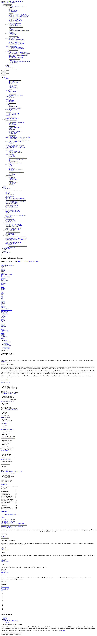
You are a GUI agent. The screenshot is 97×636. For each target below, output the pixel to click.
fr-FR (4, 249)
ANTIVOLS (12, 174)
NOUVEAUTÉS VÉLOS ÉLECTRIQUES (16, 6)
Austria (2, 271)
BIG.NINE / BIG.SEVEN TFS (16, 27)
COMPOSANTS (10, 154)
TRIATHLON (9, 96)
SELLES (11, 160)
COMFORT (12, 129)
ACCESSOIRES (10, 164)
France (2, 287)
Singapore (3, 322)
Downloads (6, 344)
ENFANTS (8, 112)
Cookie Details (18, 633)
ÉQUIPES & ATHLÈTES (12, 46)
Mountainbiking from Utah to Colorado (21, 61)
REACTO (11, 29)
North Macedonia (4, 313)
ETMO (10, 9)
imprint (5, 618)
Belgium (2, 273)
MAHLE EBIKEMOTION (15, 45)
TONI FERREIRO (13, 50)
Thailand (3, 334)
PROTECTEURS (13, 161)
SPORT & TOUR (13, 87)
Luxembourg (3, 302)
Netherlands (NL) (5, 308)
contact (5, 617)
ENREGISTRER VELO (14, 59)
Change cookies (10, 633)
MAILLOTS (12, 177)
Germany (3, 288)
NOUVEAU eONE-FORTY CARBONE (18, 16)
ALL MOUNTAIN (13, 85)
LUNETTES (12, 183)
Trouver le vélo (9, 64)
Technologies (6, 347)
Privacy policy (62, 630)
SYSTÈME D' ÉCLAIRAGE (16, 169)
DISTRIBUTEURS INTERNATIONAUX (19, 52)
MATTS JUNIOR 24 (14, 113)
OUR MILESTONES (14, 37)
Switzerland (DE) (4, 330)
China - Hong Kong (5, 276)
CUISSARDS (12, 178)
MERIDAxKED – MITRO (15, 151)
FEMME (8, 115)
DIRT (10, 28)
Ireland (2, 293)
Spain (2, 328)
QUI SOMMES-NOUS (11, 33)
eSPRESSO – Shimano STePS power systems (19, 140)
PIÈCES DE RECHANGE (15, 163)
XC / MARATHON (13, 82)
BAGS (10, 167)
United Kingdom (4, 336)
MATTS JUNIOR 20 (14, 114)
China (2, 275)
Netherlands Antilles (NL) (6, 310)
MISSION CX (12, 103)
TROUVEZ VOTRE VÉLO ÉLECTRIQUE (16, 147)
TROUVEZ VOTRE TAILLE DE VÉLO (18, 55)
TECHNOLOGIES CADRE (15, 42)
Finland (2, 285)
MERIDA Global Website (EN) (8, 265)
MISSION (11, 32)
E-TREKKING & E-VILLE (15, 146)
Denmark (3, 281)
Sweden (2, 329)
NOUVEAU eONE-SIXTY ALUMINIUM (19, 15)
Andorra (2, 267)
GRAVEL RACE (13, 106)
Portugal (2, 319)
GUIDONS (11, 155)
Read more (3, 361)
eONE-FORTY (12, 135)
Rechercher (3, 72)
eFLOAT (11, 13)
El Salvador (3, 283)
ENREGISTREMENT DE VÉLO (11, 620)
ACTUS (5, 186)
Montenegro (3, 306)
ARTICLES (12, 60)
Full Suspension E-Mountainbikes (16, 122)
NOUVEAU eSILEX (14, 22)
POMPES (11, 170)
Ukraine (2, 335)
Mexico (2, 305)
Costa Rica (3, 278)
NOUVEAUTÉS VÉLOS (12, 24)
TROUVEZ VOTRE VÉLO (12, 118)
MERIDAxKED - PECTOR (15, 152)
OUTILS (11, 173)
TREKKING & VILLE (11, 109)
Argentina (3, 269)
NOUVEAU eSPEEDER (15, 23)
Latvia (2, 299)
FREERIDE (12, 126)
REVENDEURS (10, 68)
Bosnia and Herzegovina (6, 274)
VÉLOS (5, 77)
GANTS (11, 181)
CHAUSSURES (13, 179)
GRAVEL (8, 104)
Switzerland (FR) (4, 331)
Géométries (6, 343)
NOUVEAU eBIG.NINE (15, 18)
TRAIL (10, 83)
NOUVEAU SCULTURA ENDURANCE (19, 30)
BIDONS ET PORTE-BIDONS (16, 172)
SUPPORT (8, 51)
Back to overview (5, 538)
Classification (6, 348)
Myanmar (3, 307)
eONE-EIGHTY (13, 11)
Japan (2, 297)
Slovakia (2, 324)
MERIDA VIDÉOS (13, 62)
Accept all (3, 633)
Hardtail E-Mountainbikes (15, 127)
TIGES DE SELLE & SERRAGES (17, 159)
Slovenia (2, 325)
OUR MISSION (13, 34)
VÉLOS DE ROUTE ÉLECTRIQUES (15, 141)
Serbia (2, 321)
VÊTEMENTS (9, 175)
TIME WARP (12, 97)
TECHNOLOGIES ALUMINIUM (17, 41)
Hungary (3, 289)
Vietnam (2, 338)
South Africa (3, 326)
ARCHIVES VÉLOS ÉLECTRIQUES (15, 145)
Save (19, 634)
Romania (3, 320)
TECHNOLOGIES (10, 38)
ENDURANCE (12, 94)
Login (7, 66)
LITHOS (11, 7)
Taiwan (2, 333)
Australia (3, 270)
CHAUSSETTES (13, 182)
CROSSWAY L (12, 117)
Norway (2, 315)
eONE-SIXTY (12, 133)
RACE (10, 92)
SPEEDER (11, 100)
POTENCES (12, 156)
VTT (7, 78)
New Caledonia (4, 311)
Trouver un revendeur (5, 363)
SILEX (10, 105)
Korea (2, 298)
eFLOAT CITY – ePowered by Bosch (17, 138)
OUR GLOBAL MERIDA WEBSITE (28, 261)
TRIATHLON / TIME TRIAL (16, 95)
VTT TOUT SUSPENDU (15, 80)
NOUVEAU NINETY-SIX (15, 25)
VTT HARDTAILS (13, 81)
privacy (5, 619)
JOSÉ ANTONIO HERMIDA (16, 47)
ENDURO (11, 86)
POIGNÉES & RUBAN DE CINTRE (18, 158)
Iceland (2, 290)
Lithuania (3, 301)
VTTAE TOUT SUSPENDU (16, 131)
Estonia (2, 284)
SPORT (11, 128)
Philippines (3, 316)
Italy (2, 296)
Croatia (2, 279)
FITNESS (8, 99)
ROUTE (8, 90)
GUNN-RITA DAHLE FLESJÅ (16, 48)
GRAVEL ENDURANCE (15, 108)
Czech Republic (4, 280)
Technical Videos (7, 345)
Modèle (5, 340)
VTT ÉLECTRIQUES (11, 121)
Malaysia (3, 303)
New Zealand (4, 312)
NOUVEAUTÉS (10, 150)
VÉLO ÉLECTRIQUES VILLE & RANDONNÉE (18, 137)
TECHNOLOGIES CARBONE (16, 39)
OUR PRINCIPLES (13, 36)
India (2, 292)
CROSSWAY (12, 110)
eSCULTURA (12, 142)
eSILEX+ (11, 144)
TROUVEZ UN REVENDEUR (16, 57)
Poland (2, 317)
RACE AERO (12, 91)
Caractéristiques (7, 341)
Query (2, 70)
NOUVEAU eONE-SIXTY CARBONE (18, 14)
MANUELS (12, 56)
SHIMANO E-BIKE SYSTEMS (16, 43)
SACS (10, 165)
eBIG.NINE (12, 136)
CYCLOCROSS (10, 101)
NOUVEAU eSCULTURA (15, 20)
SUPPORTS (12, 168)
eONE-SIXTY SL (13, 10)
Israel (2, 294)
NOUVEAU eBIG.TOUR (15, 19)
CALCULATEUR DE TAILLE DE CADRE (19, 53)
